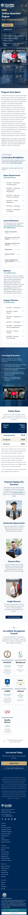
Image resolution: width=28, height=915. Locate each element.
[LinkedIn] (8, 819)
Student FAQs (4, 872)
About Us (3, 882)
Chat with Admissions (15, 768)
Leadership (4, 886)
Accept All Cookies (14, 910)
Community (4, 870)
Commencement (5, 835)
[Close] (25, 890)
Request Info (8, 29)
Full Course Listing (5, 827)
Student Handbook (6, 842)
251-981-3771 (8, 814)
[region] (14, 902)
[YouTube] (15, 819)
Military (3, 850)
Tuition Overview (5, 848)
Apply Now (7, 25)
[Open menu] (26, 5)
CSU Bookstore (5, 840)
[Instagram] (5, 819)
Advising (3, 876)
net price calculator (18, 492)
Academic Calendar (6, 833)
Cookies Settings (14, 913)
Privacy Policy (6, 907)
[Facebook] (2, 819)
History (3, 884)
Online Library (4, 874)
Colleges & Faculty (5, 829)
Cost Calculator (5, 852)
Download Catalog (6, 860)
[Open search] (22, 5)
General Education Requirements (13, 226)
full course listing (16, 163)
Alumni (3, 837)
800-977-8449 (9, 816)
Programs (3, 825)
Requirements (4, 856)
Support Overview (5, 866)
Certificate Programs (6, 831)
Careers (3, 888)
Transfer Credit (5, 854)
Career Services (5, 868)
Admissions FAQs (5, 858)
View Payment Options (14, 617)
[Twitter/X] (12, 819)
